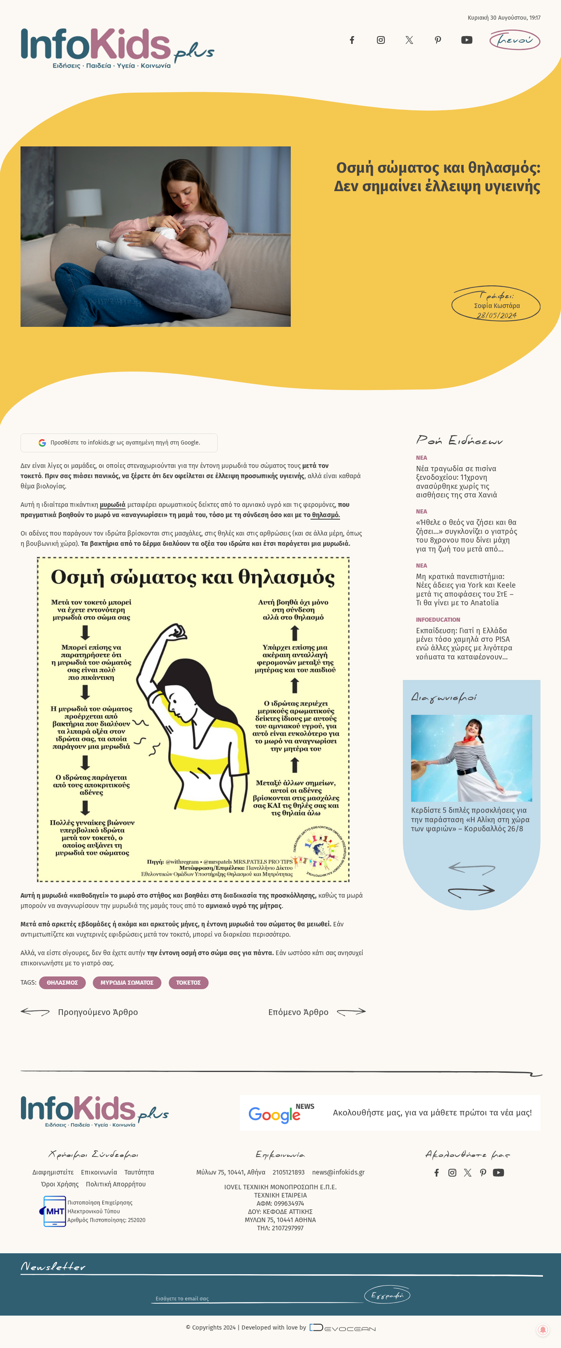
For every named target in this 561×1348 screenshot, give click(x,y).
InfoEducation (438, 619)
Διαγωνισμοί (443, 697)
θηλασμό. (325, 515)
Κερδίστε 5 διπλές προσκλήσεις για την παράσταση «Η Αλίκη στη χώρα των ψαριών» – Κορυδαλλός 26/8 (470, 819)
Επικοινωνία (99, 1172)
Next (472, 892)
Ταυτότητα (139, 1172)
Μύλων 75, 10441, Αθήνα (230, 1172)
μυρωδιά (113, 505)
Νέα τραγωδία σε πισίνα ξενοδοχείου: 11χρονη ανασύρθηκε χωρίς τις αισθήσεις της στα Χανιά (456, 482)
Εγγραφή (387, 1295)
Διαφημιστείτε (53, 1172)
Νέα (421, 457)
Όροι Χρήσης (59, 1184)
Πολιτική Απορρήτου (116, 1184)
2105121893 (289, 1172)
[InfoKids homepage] (118, 48)
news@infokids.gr (338, 1172)
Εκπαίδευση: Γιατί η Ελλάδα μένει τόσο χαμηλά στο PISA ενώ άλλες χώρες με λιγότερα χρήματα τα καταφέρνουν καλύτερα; (464, 644)
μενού (515, 40)
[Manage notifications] (543, 1330)
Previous (472, 869)
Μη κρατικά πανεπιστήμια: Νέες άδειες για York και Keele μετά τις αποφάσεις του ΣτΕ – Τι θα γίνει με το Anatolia (466, 590)
